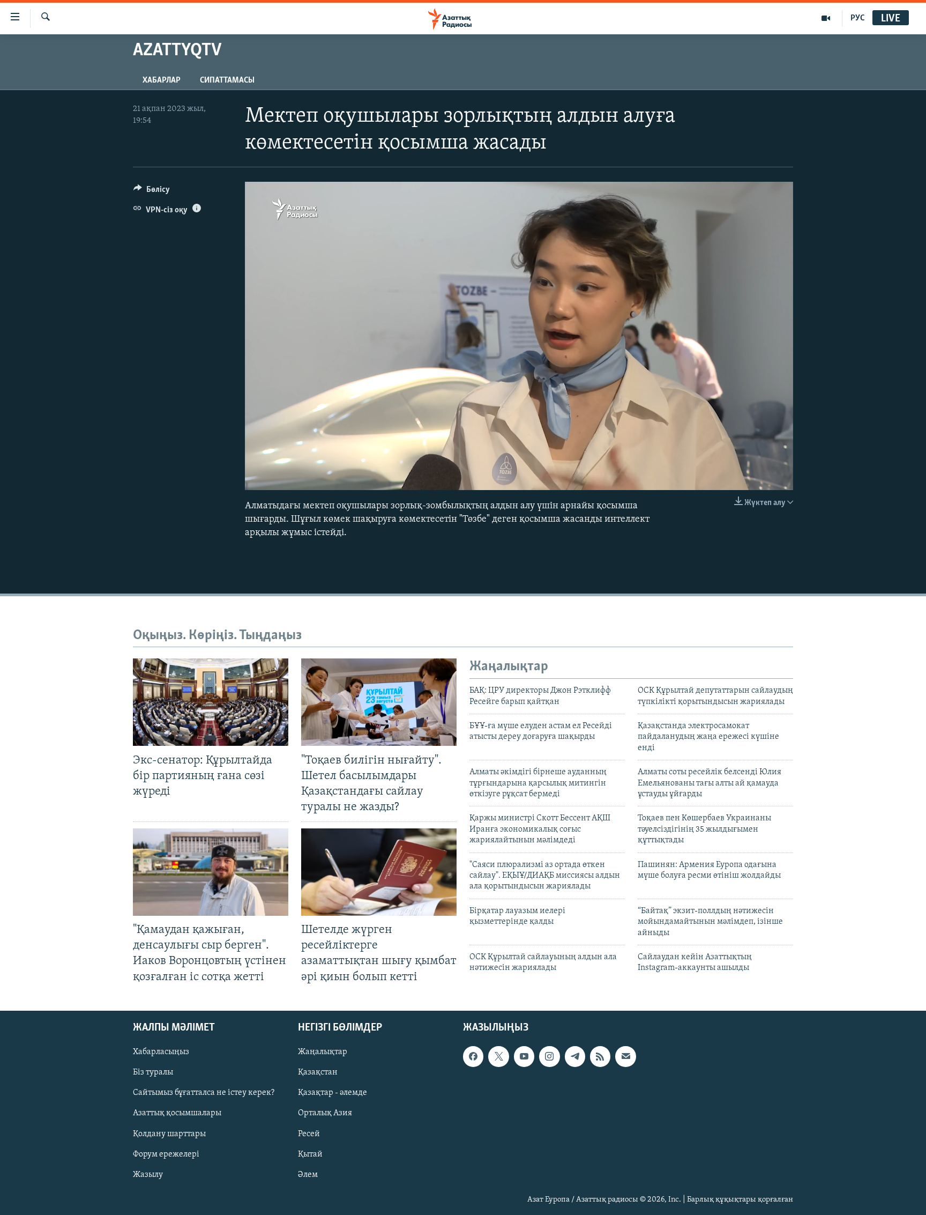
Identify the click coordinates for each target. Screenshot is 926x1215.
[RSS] (600, 1056)
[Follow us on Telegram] (575, 1056)
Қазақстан (318, 1072)
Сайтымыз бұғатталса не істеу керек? (203, 1092)
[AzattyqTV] (826, 18)
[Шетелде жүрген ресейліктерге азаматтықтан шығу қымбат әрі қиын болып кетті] (379, 872)
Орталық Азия (325, 1113)
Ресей (309, 1133)
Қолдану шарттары (169, 1133)
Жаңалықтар (322, 1052)
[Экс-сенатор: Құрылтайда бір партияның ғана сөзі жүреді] (210, 702)
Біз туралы (153, 1072)
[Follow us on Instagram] (549, 1056)
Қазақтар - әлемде (332, 1092)
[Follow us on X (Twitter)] (498, 1056)
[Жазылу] (625, 1056)
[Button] (151, 192)
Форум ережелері (166, 1154)
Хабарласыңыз (161, 1052)
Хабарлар (162, 80)
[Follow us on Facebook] (473, 1056)
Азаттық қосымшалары (177, 1113)
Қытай (310, 1154)
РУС (857, 18)
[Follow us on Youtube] (524, 1056)
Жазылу (148, 1174)
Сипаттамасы (227, 80)
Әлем (308, 1174)
